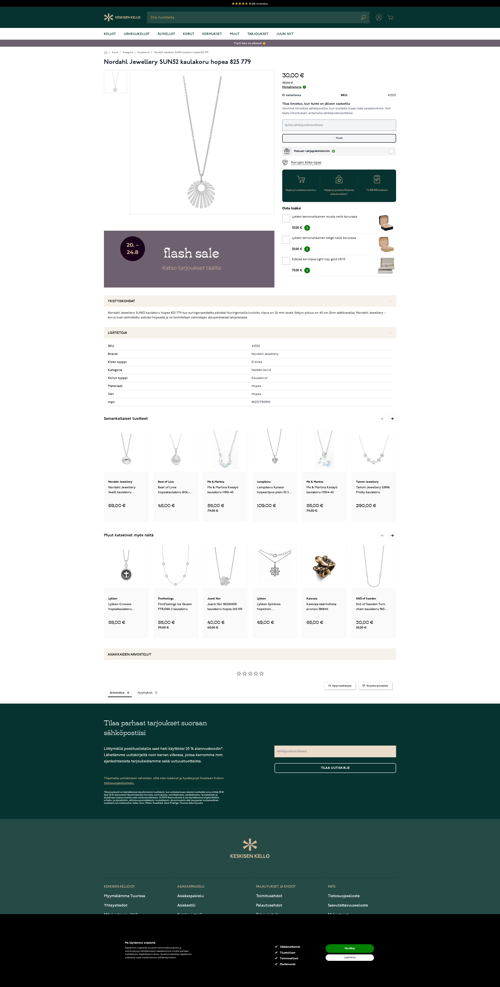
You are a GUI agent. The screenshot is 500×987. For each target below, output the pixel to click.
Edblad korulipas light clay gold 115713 (318, 259)
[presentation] (283, 148)
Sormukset (212, 34)
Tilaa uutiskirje (335, 768)
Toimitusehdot (269, 896)
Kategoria (128, 52)
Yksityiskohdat (121, 301)
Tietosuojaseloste (344, 896)
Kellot (110, 34)
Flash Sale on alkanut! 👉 (250, 43)
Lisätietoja (117, 333)
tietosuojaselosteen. (119, 783)
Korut (188, 34)
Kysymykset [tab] (145, 692)
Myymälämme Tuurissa (124, 896)
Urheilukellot (137, 34)
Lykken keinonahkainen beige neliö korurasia (324, 238)
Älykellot (166, 34)
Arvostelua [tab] (117, 692)
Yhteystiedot (115, 905)
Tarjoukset (258, 34)
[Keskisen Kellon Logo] (122, 17)
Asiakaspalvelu (190, 896)
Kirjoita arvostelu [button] (377, 685)
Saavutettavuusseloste (348, 905)
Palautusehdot (269, 905)
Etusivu (105, 52)
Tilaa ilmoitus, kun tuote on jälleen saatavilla (316, 103)
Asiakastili (186, 905)
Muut (235, 34)
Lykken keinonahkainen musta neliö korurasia (324, 216)
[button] (392, 419)
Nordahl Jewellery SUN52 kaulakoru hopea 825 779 (181, 52)
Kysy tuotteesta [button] (341, 685)
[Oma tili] (379, 17)
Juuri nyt (285, 34)
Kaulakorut (144, 52)
